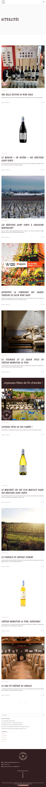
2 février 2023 (4, 153)
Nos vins (3, 741)
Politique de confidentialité (23, 785)
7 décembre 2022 (4, 617)
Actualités (3, 733)
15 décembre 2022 (4, 485)
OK (18, 785)
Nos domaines (4, 737)
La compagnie (4, 735)
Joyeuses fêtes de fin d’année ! (16, 427)
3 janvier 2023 (4, 355)
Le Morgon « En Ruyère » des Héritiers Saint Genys (12, 722)
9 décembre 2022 (4, 552)
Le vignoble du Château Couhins (17, 557)
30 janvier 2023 (4, 220)
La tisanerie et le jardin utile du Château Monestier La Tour (13, 728)
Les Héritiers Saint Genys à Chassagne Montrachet (12, 724)
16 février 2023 (4, 90)
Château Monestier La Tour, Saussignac (20, 621)
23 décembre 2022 (4, 422)
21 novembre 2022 (4, 681)
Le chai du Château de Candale (16, 686)
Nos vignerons (4, 739)
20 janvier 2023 (4, 287)
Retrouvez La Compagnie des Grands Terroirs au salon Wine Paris (15, 726)
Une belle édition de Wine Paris (17, 94)
